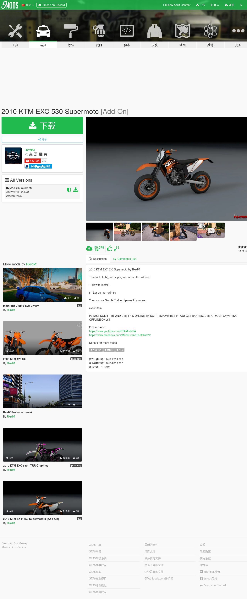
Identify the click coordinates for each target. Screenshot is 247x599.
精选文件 (150, 551)
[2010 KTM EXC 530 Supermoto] (99, 232)
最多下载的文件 (154, 565)
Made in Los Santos (14, 547)
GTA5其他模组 (98, 592)
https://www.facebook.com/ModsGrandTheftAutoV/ (120, 335)
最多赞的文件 (153, 558)
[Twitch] (35, 154)
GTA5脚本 (95, 572)
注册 (231, 5)
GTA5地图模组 (98, 585)
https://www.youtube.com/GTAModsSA (112, 331)
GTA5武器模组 (98, 565)
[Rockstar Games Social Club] (40, 154)
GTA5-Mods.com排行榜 (159, 578)
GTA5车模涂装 (98, 558)
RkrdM (30, 149)
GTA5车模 (95, 551)
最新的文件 (151, 544)
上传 (202, 5)
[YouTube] (31, 154)
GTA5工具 (95, 544)
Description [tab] (99, 259)
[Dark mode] (241, 5)
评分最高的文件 (154, 572)
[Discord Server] (45, 154)
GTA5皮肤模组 (98, 578)
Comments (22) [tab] (126, 259)
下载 (46, 125)
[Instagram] (26, 154)
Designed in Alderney (15, 543)
